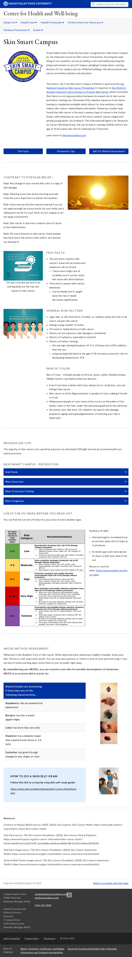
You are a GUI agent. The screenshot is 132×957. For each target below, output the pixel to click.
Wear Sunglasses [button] (14, 501)
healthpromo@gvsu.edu (47, 898)
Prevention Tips (66, 151)
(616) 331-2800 (43, 905)
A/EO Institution (12, 938)
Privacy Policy (32, 938)
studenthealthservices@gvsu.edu (51, 894)
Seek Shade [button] (11, 472)
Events (37, 29)
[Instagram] (69, 894)
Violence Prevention (16, 29)
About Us (9, 22)
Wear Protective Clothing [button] (19, 491)
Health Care (28, 22)
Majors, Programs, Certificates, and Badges (42, 948)
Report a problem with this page (111, 883)
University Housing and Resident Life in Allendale (92, 948)
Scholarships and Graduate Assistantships (42, 952)
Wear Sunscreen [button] (14, 481)
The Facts (23, 151)
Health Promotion (52, 22)
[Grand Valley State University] (28, 4)
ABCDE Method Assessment (109, 151)
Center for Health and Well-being (41, 13)
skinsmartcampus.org (74, 135)
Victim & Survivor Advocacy (84, 22)
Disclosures (50, 938)
